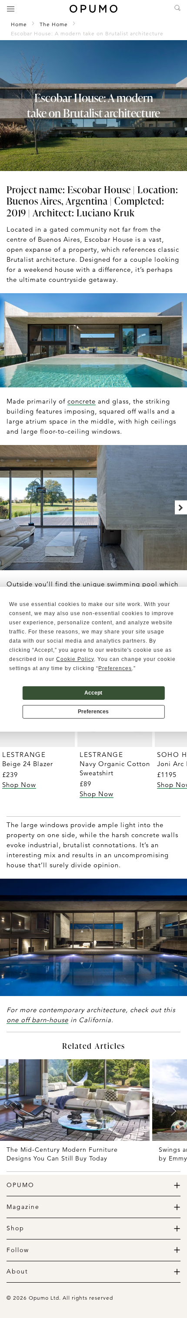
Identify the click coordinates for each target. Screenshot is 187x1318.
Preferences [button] (115, 668)
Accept (93, 693)
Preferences (93, 712)
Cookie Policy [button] (75, 659)
